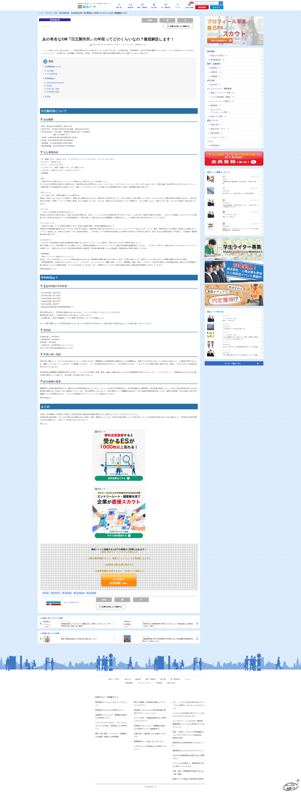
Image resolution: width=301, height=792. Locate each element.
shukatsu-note (73, 602)
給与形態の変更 (53, 91)
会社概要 (50, 70)
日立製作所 (80, 593)
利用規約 (159, 683)
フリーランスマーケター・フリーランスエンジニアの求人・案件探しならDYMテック (111, 725)
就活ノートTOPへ (114, 679)
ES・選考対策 (175, 679)
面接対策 (225, 179)
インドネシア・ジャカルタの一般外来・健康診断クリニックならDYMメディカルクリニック (189, 724)
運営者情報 (129, 683)
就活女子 (56, 593)
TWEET (122, 599)
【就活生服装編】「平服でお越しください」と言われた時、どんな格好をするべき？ (241, 206)
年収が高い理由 (53, 88)
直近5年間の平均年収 (55, 82)
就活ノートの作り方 (228, 217)
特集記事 (138, 679)
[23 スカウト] (234, 30)
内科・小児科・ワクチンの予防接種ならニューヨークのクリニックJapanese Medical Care (188, 734)
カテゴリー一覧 (51, 13)
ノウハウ (187, 679)
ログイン (216, 7)
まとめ (47, 96)
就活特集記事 (64, 13)
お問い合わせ (171, 683)
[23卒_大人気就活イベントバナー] (234, 271)
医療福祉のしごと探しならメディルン (149, 741)
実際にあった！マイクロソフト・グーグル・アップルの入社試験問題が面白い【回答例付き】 (241, 229)
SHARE (141, 599)
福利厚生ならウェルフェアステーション (188, 750)
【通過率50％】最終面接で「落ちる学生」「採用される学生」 (239, 182)
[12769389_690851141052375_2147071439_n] (234, 248)
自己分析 (163, 679)
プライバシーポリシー (145, 683)
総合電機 (92, 593)
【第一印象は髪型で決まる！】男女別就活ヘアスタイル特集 (240, 355)
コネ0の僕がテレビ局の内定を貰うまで (234, 329)
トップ (40, 13)
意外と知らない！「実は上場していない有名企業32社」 (239, 193)
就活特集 (68, 593)
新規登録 (202, 7)
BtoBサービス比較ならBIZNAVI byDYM (188, 779)
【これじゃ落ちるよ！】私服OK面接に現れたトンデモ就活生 (240, 347)
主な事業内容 (52, 73)
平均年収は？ (50, 78)
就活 (47, 593)
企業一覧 (127, 679)
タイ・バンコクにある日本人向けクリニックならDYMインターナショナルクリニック (189, 705)
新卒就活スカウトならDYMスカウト (109, 710)
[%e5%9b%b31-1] (234, 294)
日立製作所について (53, 66)
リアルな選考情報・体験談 (230, 214)
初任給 (49, 85)
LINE (104, 599)
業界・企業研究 (150, 679)
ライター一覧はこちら (232, 363)
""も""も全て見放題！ (119, 580)
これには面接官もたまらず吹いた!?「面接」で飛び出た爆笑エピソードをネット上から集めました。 (241, 338)
